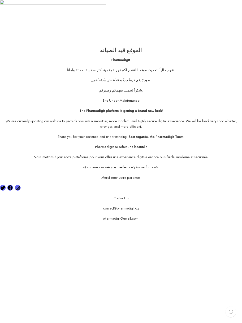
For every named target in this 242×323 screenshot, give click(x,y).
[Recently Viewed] (230, 311)
